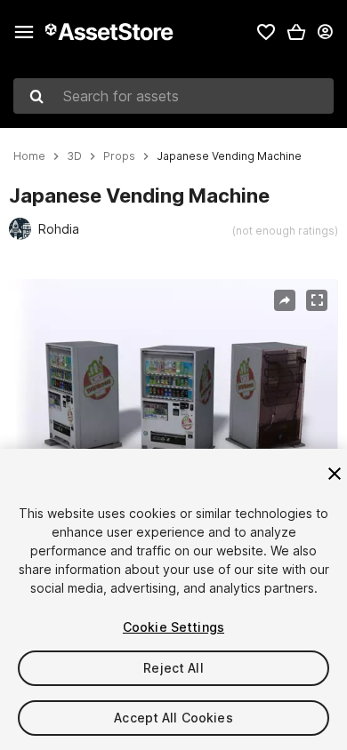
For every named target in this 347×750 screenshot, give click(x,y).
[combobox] (173, 96)
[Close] (334, 473)
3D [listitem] (74, 156)
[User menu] (325, 32)
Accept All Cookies (173, 717)
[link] (266, 32)
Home (29, 156)
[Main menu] (24, 32)
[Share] (284, 300)
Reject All (173, 667)
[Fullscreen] (316, 300)
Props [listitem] (119, 156)
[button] (296, 32)
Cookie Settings (173, 626)
